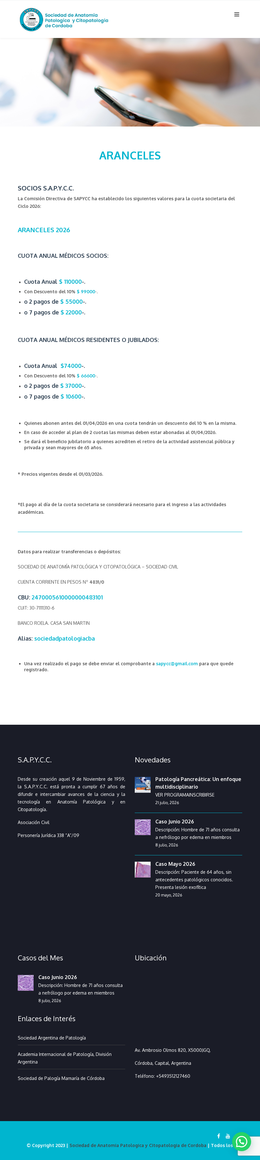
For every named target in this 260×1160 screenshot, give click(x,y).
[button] (241, 1141)
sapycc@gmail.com (177, 663)
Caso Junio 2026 (174, 821)
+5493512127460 (173, 1076)
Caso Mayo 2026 (175, 864)
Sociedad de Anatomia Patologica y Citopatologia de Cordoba (137, 1145)
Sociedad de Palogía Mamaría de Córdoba (61, 1078)
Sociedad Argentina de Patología (52, 1037)
